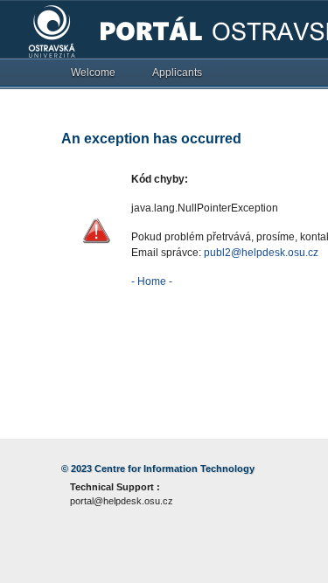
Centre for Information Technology (174, 468)
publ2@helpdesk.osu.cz (261, 252)
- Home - (151, 281)
